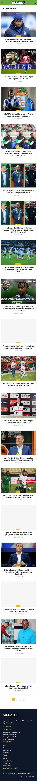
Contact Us (6, 763)
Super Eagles (7, 750)
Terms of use (7, 765)
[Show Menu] (2, 2)
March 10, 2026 (19, 157)
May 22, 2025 (19, 462)
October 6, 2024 (19, 576)
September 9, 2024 (19, 690)
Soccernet (6, 706)
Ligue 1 (18, 110)
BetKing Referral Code (9, 737)
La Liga (18, 36)
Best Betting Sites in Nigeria (11, 732)
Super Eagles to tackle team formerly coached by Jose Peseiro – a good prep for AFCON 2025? (18, 269)
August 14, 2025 (19, 313)
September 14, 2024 (18, 653)
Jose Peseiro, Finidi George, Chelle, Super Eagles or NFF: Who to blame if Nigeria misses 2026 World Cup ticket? (19, 230)
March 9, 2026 (19, 43)
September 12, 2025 (18, 273)
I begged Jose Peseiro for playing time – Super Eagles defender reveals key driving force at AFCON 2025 (19, 153)
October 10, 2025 (19, 234)
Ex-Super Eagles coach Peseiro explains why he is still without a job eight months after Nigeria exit (18, 572)
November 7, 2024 (19, 537)
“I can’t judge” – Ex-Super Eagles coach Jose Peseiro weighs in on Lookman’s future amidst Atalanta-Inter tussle (18, 309)
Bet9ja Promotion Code (10, 734)
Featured (18, 187)
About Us (6, 758)
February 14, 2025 (19, 425)
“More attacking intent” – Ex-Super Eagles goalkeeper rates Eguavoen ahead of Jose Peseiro (18, 649)
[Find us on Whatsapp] (21, 777)
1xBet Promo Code (8, 739)
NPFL (4, 747)
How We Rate (7, 730)
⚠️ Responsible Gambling (10, 768)
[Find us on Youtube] (33, 777)
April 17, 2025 (19, 387)
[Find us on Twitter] (27, 777)
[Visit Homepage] (18, 3)
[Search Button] (35, 2)
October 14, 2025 (19, 195)
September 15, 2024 (18, 613)
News (18, 380)
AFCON (18, 147)
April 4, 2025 (19, 350)
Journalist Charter (8, 761)
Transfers (6, 752)
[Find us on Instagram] (30, 777)
